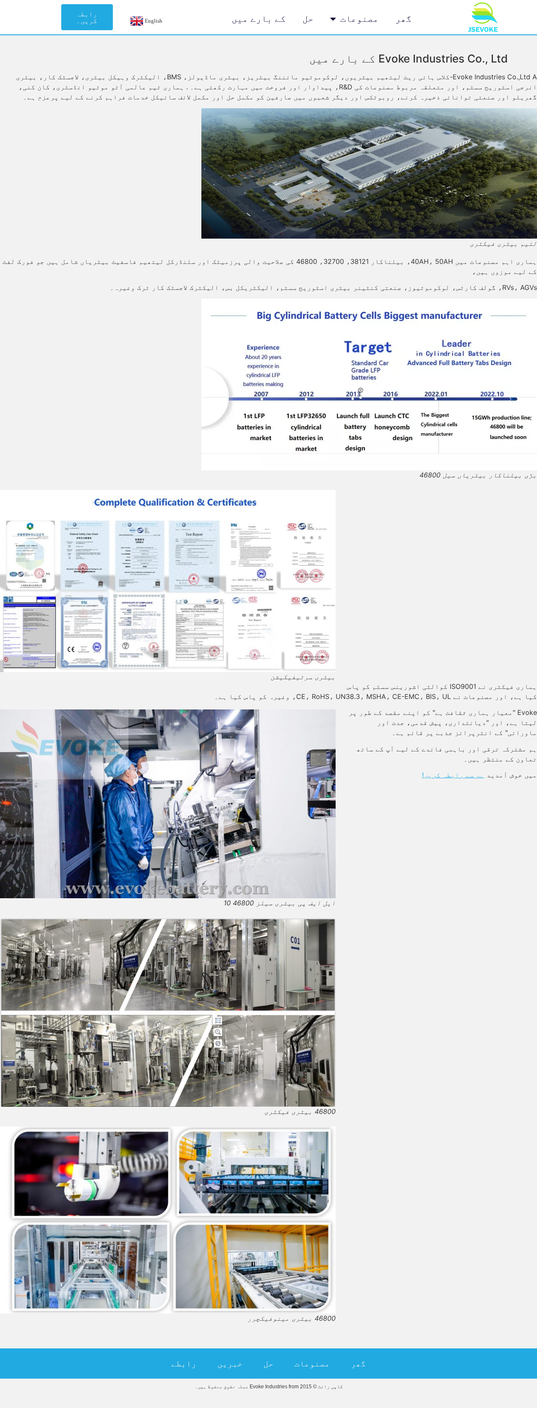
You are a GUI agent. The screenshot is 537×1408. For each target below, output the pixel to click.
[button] (87, 17)
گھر (403, 18)
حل (307, 18)
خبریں (229, 1363)
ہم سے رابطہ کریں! (453, 775)
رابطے (183, 1363)
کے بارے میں (259, 18)
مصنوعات (359, 18)
